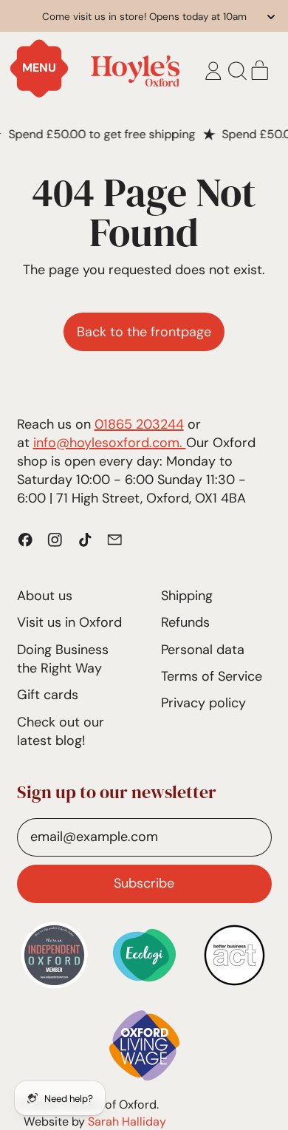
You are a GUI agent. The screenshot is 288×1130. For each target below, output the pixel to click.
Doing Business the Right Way (63, 659)
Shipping (187, 596)
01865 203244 (139, 424)
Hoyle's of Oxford (110, 1104)
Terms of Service (211, 676)
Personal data (202, 649)
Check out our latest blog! (60, 731)
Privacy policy (203, 703)
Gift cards (47, 695)
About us (44, 596)
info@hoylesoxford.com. (109, 443)
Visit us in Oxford (69, 622)
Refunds (185, 622)
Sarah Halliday (127, 1121)
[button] (237, 71)
